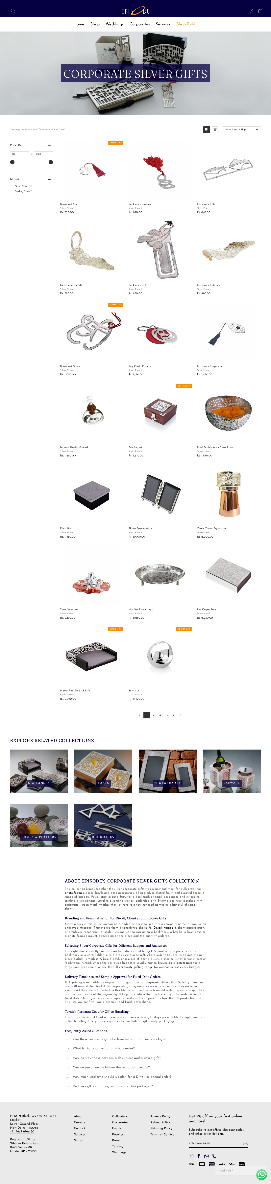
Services (163, 24)
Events (116, 1128)
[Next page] (180, 715)
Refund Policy (160, 1122)
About (78, 1116)
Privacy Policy (160, 1116)
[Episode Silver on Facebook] (198, 1156)
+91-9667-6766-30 (22, 1131)
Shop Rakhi (187, 24)
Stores (78, 1140)
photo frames (74, 893)
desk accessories (180, 963)
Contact (79, 1128)
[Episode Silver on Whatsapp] (206, 1156)
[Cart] (259, 10)
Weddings (115, 24)
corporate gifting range (136, 967)
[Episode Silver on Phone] (214, 1156)
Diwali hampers (165, 927)
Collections (119, 1116)
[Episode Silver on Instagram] (191, 1156)
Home (78, 24)
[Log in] (251, 10)
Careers (79, 1122)
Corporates (140, 24)
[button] (206, 129)
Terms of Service (162, 1134)
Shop (95, 24)
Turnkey (117, 1146)
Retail (116, 1140)
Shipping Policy (161, 1128)
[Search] (12, 10)
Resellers (118, 1134)
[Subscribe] (245, 1143)
